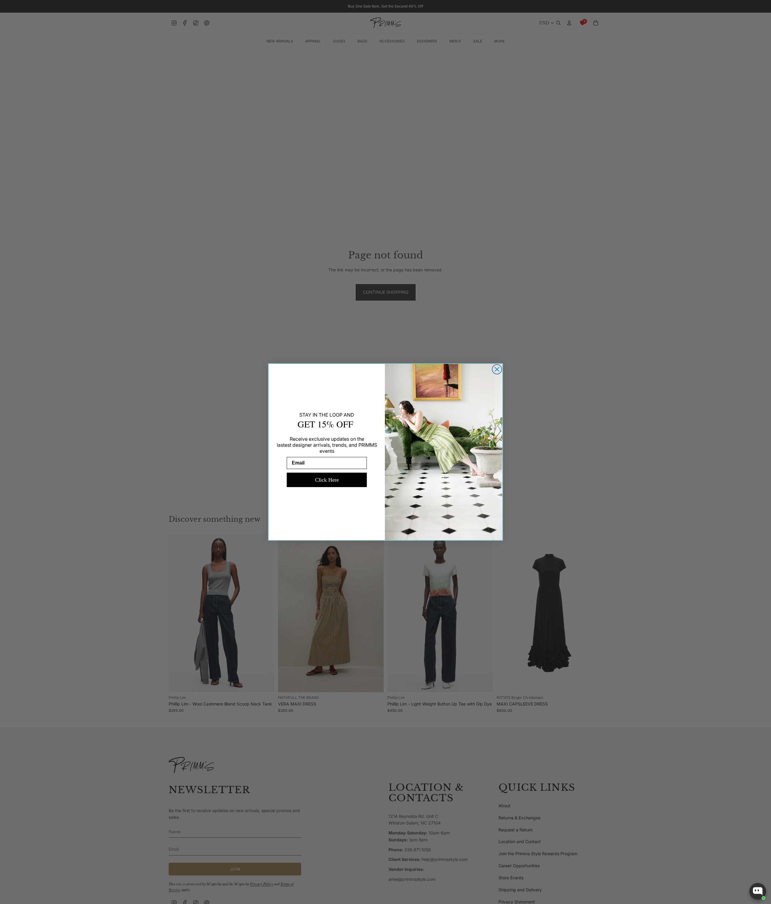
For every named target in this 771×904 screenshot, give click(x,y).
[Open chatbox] (757, 891)
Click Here (327, 480)
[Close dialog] (497, 369)
